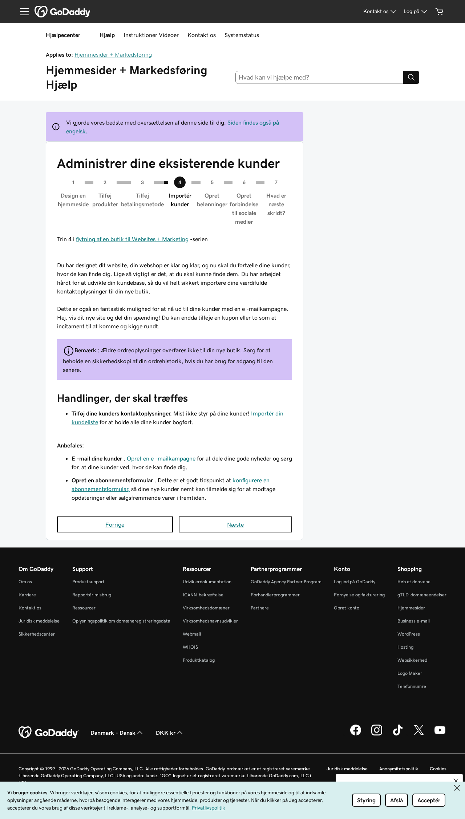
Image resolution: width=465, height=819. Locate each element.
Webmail (192, 634)
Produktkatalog (199, 660)
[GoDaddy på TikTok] (397, 734)
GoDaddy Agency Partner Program (286, 581)
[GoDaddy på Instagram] (376, 734)
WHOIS (190, 647)
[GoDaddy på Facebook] (355, 734)
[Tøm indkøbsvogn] (439, 12)
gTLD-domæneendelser (421, 594)
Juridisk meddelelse (39, 621)
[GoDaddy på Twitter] (418, 734)
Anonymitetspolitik (398, 768)
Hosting (405, 647)
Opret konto (346, 607)
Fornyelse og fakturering (359, 594)
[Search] (411, 77)
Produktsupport (88, 581)
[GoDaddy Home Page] (49, 732)
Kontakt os (201, 35)
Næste (235, 524)
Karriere (27, 594)
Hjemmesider (411, 607)
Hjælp (107, 35)
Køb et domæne (413, 581)
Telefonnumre (411, 686)
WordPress (408, 634)
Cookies (438, 768)
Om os (25, 581)
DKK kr (165, 732)
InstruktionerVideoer (151, 35)
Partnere (260, 607)
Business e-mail (413, 621)
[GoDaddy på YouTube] (439, 734)
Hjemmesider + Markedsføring (113, 54)
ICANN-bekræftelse (203, 594)
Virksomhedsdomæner (206, 607)
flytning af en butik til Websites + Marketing (132, 239)
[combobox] (319, 77)
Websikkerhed (412, 660)
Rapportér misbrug (91, 594)
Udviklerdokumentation (207, 581)
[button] (455, 780)
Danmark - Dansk (113, 732)
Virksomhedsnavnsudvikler (210, 621)
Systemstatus (242, 35)
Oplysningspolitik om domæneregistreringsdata (121, 621)
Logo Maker (409, 673)
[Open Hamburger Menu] (21, 12)
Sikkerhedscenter (37, 634)
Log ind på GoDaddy (354, 581)
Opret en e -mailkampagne (161, 458)
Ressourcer (84, 607)
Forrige (114, 524)
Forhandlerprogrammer (275, 594)
